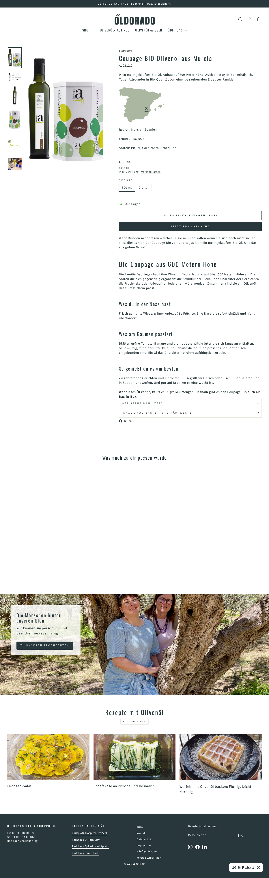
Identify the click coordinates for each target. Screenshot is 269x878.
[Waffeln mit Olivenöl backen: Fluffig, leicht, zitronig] (221, 757)
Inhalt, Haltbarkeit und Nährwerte (157, 413)
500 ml (127, 187)
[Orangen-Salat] (48, 757)
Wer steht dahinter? (142, 403)
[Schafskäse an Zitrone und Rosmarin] (135, 757)
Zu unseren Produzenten (44, 645)
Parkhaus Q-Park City (86, 840)
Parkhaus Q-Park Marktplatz (90, 846)
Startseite (125, 51)
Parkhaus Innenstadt (85, 853)
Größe (126, 180)
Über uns (176, 30)
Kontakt (142, 833)
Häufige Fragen (147, 851)
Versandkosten (151, 172)
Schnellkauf (37, 556)
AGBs (140, 827)
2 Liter (144, 187)
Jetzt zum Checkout (190, 226)
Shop (87, 30)
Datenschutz (145, 839)
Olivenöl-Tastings (115, 30)
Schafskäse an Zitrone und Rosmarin (124, 786)
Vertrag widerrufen (149, 858)
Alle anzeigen (134, 721)
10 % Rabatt (243, 867)
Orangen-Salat (19, 786)
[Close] (258, 867)
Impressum (144, 845)
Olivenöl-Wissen (148, 30)
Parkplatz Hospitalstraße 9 (89, 833)
